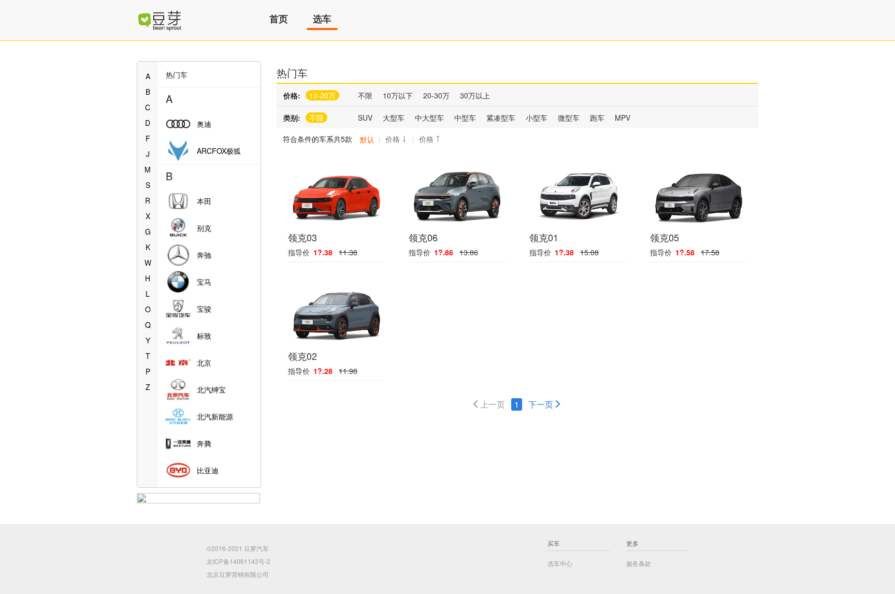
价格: (291, 95)
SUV (365, 117)
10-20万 (322, 95)
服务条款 (638, 563)
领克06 (423, 237)
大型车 (394, 117)
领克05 (664, 237)
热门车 (292, 72)
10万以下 (398, 95)
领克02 (302, 356)
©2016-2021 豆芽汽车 (238, 548)
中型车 (465, 117)
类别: (291, 117)
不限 (365, 95)
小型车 (536, 117)
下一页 (540, 404)
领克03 (302, 237)
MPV (622, 117)
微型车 (569, 117)
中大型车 (429, 117)
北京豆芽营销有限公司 (238, 574)
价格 (392, 139)
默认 (367, 139)
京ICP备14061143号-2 (238, 561)
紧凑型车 (500, 117)
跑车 (597, 117)
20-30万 (436, 95)
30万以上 (475, 95)
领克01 (543, 237)
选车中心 (559, 563)
